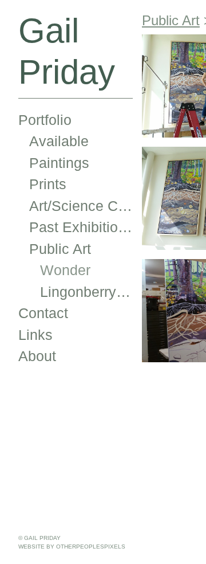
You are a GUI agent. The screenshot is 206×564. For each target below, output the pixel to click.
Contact (43, 313)
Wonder (65, 270)
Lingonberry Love (86, 292)
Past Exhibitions (81, 227)
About (37, 356)
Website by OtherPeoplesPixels (71, 546)
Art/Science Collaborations (81, 206)
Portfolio (45, 120)
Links (35, 335)
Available (59, 141)
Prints (47, 184)
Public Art (60, 249)
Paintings (59, 163)
